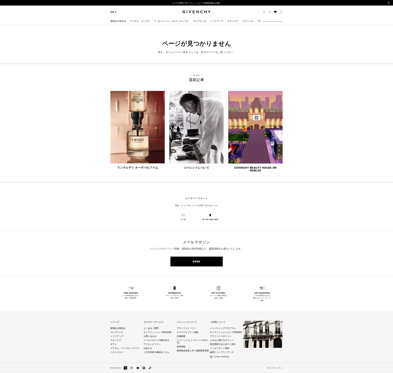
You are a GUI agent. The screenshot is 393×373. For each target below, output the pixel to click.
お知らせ (148, 348)
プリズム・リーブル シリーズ (124, 348)
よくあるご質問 (151, 328)
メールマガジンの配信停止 (156, 340)
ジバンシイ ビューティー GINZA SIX (192, 341)
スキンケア (115, 340)
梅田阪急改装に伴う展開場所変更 (193, 350)
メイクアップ (116, 336)
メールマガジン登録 (219, 348)
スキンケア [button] (232, 21)
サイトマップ (273, 368)
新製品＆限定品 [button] (118, 21)
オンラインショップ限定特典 (157, 332)
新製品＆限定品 (117, 328)
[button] (264, 12)
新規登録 (196, 261)
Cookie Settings (221, 356)
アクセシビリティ (152, 344)
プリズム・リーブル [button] (140, 21)
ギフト (113, 344)
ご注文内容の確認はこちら (156, 352)
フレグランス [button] (199, 21)
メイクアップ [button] (216, 21)
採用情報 (181, 346)
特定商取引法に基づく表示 (223, 344)
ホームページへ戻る (177, 52)
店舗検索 (181, 336)
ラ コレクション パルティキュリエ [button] (171, 21)
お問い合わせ (150, 336)
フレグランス (116, 332)
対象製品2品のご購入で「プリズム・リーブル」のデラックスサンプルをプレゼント (196, 3)
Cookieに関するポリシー (222, 340)
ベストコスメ (116, 352)
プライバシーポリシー (220, 336)
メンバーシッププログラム (223, 328)
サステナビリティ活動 (187, 332)
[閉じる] (388, 3)
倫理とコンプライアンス (221, 352)
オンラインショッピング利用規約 (226, 332)
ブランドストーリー (186, 328)
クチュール (247, 21)
